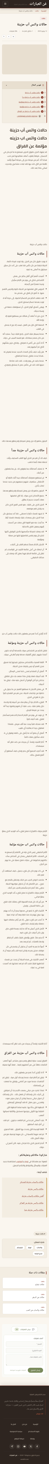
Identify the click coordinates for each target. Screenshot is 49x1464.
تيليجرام (20, 1247)
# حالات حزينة (40, 1233)
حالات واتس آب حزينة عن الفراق (28, 111)
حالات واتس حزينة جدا (33, 1210)
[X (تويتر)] (30, 1446)
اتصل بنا (13, 1424)
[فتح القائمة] (5, 4)
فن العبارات (13, 1455)
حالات (37, 10)
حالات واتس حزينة (35, 1189)
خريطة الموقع (19, 1438)
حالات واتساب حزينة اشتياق (31, 1182)
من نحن (24, 1424)
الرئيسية (43, 10)
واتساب (39, 1247)
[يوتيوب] (24, 1446)
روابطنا (32, 1438)
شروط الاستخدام (33, 1431)
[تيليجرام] (11, 1446)
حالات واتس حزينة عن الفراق (31, 1203)
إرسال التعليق (35, 1370)
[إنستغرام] (18, 1446)
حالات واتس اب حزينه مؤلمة (30, 106)
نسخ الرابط (38, 1253)
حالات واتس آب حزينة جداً (31, 97)
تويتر (26, 1161)
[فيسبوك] (37, 1446)
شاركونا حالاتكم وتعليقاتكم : (27, 116)
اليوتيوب (19, 1161)
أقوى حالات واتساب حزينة (32, 1196)
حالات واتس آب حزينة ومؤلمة (29, 102)
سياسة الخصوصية (16, 1431)
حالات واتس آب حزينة (32, 92)
